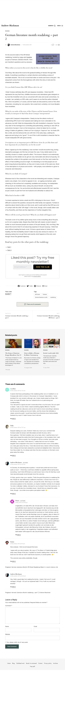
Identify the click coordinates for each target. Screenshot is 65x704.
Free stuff (32, 666)
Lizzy (21, 57)
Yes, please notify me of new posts (17, 642)
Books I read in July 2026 (51, 353)
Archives (55, 663)
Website (7, 634)
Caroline (29, 57)
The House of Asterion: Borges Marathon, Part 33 (13, 354)
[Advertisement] (32, 12)
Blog (13, 663)
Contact (40, 663)
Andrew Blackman (10, 25)
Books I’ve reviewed (31, 663)
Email (35, 626)
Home (9, 663)
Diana (17, 501)
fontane (45, 294)
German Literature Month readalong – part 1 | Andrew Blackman (30, 592)
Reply (14, 418)
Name (7, 626)
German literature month (41, 297)
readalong (53, 297)
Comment (8, 605)
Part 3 (9, 250)
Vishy (12, 426)
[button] (60, 26)
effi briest (37, 294)
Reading (7, 31)
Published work (20, 663)
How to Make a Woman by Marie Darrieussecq (31, 354)
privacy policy (37, 276)
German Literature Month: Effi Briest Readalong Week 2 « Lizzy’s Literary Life (34, 567)
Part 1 (9, 247)
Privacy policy (48, 663)
